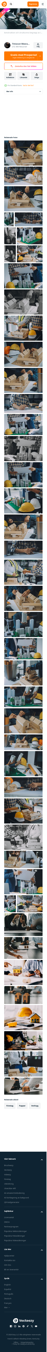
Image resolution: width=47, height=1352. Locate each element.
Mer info (9, 90)
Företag (7, 1247)
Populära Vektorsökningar (15, 1299)
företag (9, 1173)
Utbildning (9, 1251)
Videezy (7, 1242)
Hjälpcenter (9, 1323)
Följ (38, 47)
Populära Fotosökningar (14, 1304)
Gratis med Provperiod (23, 56)
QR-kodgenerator (11, 1270)
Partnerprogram (11, 1294)
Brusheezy (8, 1233)
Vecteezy (8, 1238)
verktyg (34, 1173)
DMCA (7, 1290)
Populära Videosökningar (15, 1308)
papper (22, 1173)
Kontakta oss (9, 1328)
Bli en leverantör (11, 1337)
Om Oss (7, 1333)
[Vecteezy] (4, 4)
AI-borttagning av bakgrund (16, 1265)
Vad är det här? (28, 85)
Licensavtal (9, 1285)
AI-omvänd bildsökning (14, 1261)
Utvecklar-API (10, 1256)
